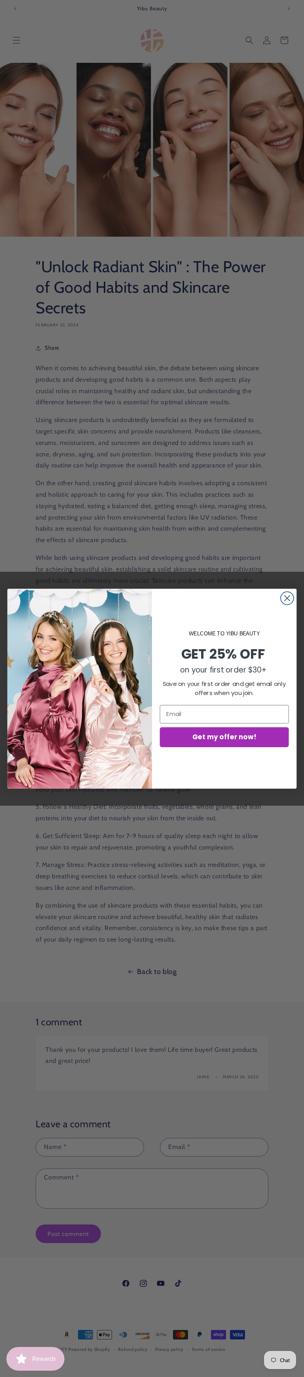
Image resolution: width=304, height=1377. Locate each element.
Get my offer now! (224, 736)
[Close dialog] (287, 598)
